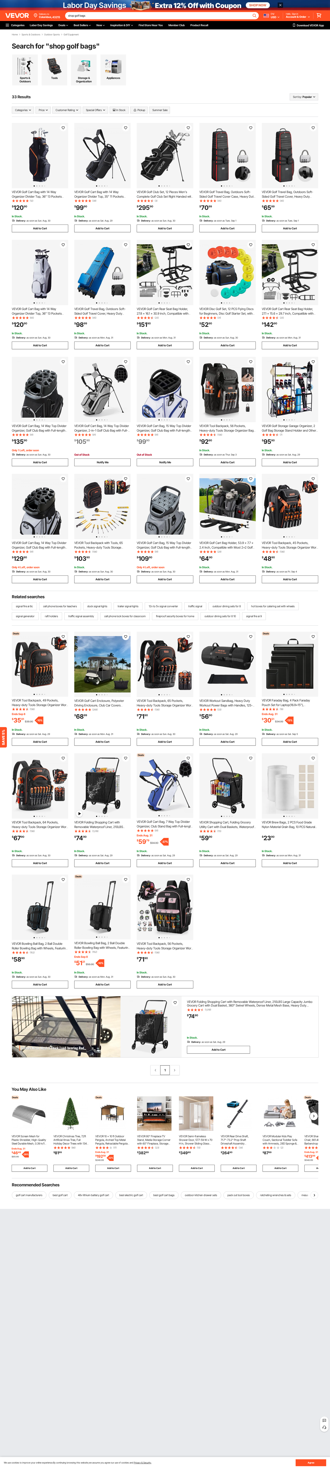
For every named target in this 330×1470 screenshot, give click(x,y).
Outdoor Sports (52, 34)
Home (15, 34)
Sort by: (297, 96)
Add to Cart (40, 228)
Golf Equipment (71, 34)
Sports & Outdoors (31, 34)
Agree (311, 1462)
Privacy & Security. (142, 1462)
